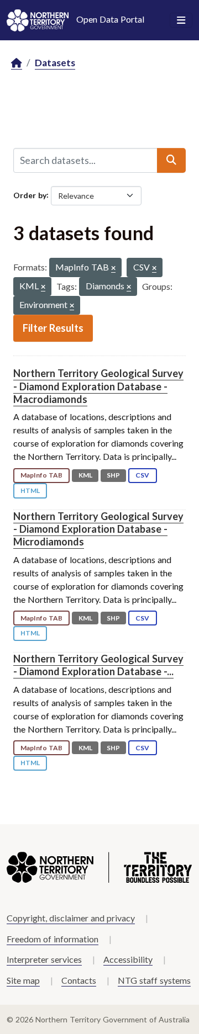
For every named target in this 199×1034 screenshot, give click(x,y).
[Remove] (113, 268)
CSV (142, 475)
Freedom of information (52, 939)
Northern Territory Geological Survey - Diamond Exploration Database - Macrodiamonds (98, 386)
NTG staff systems (154, 980)
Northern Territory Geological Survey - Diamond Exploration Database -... (98, 665)
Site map (23, 980)
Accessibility (128, 959)
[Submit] (171, 160)
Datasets (55, 62)
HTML (30, 490)
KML (85, 475)
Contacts (78, 980)
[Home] (16, 63)
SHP (113, 475)
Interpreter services (44, 959)
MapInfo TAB (41, 475)
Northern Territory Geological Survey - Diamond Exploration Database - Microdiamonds (98, 529)
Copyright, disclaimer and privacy (71, 918)
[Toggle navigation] (181, 20)
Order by (29, 194)
